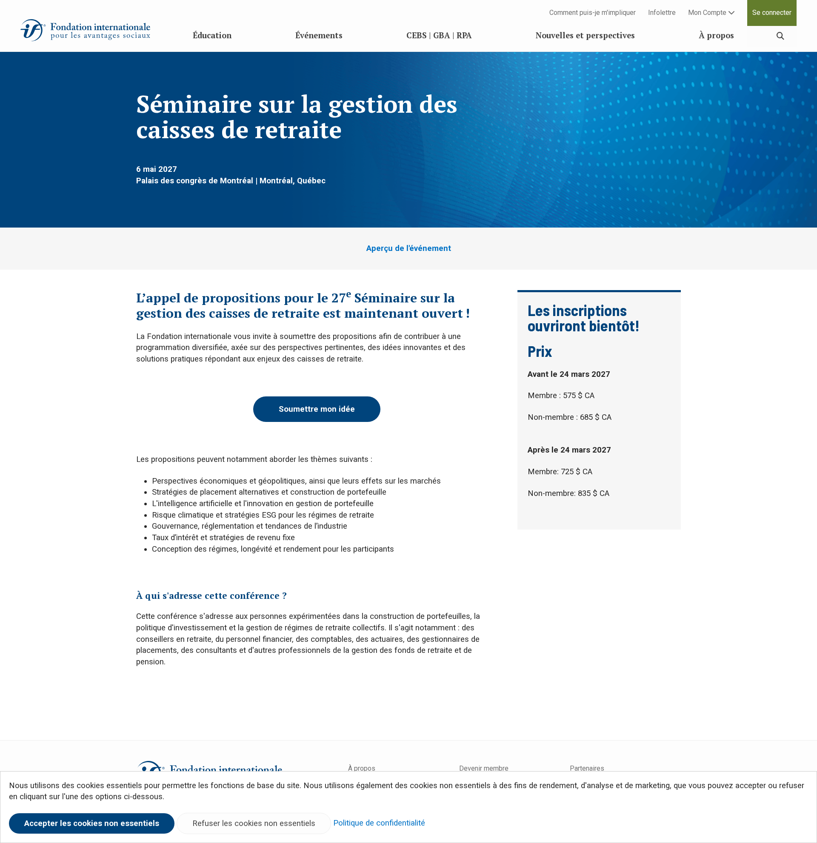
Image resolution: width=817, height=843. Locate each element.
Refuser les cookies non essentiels (253, 823)
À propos (361, 768)
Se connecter (771, 13)
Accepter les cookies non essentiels (91, 823)
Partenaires (587, 768)
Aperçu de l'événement (408, 248)
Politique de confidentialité (379, 823)
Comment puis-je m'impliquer (592, 13)
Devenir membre (483, 768)
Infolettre (662, 13)
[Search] (780, 36)
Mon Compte (708, 13)
